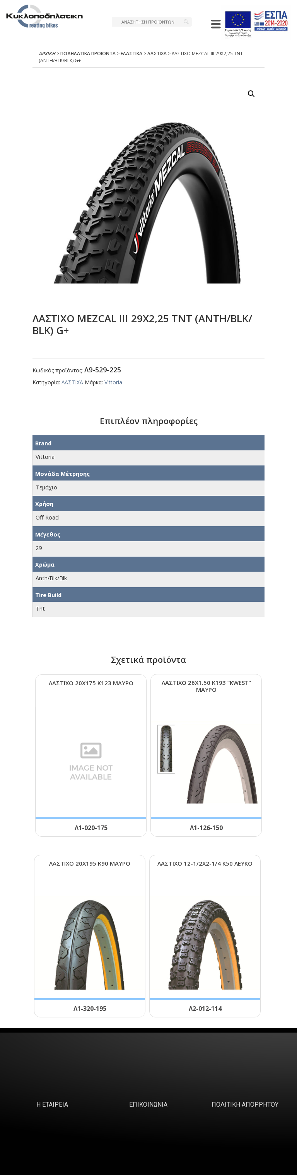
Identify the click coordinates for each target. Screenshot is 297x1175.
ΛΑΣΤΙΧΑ (157, 53)
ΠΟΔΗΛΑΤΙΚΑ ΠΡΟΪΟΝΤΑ (88, 53)
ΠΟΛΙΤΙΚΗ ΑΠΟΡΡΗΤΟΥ (245, 1104)
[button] (251, 94)
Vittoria (113, 382)
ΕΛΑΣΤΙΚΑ (131, 53)
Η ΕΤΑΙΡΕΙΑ (52, 1104)
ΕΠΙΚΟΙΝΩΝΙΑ (148, 1104)
